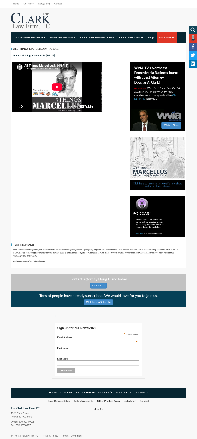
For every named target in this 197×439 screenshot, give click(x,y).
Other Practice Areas (108, 401)
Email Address (97, 337)
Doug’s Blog (44, 4)
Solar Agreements (61, 37)
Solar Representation (29, 37)
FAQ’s (151, 37)
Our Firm (28, 4)
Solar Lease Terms (130, 37)
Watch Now (171, 125)
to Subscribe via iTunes (148, 234)
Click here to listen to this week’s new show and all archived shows (157, 185)
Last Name (62, 359)
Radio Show (167, 37)
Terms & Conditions (71, 436)
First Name (62, 348)
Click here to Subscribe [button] (98, 302)
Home (16, 4)
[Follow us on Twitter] (193, 55)
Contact (58, 4)
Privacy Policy (50, 436)
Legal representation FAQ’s (94, 392)
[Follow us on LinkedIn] (193, 64)
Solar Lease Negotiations (96, 37)
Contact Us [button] (98, 285)
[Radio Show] (193, 38)
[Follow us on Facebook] (193, 47)
